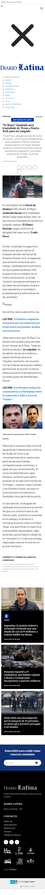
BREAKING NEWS (12, 77)
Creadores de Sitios (29, 886)
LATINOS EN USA (12, 86)
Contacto (7, 831)
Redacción (8, 821)
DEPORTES (9, 89)
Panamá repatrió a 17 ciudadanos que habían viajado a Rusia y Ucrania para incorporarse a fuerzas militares (22, 676)
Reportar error (9, 828)
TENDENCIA (10, 92)
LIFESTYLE (10, 98)
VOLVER (39, 117)
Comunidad (9, 107)
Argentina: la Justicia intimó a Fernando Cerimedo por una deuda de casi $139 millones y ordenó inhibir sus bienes (21, 630)
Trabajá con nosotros (12, 835)
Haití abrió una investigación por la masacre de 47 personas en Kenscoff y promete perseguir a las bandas (22, 722)
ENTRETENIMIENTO (13, 104)
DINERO (8, 83)
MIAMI (7, 95)
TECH (7, 101)
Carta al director (10, 825)
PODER (8, 80)
